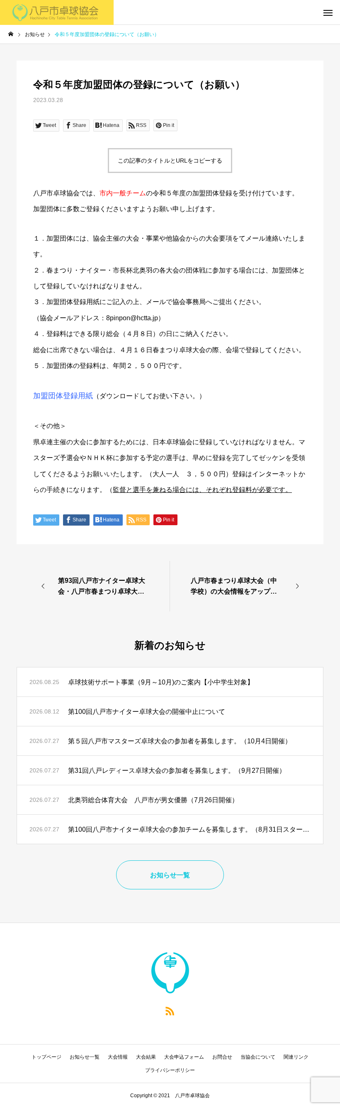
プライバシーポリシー (170, 1070)
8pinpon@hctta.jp (132, 317)
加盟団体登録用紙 (63, 396)
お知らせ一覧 (85, 1057)
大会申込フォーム (184, 1057)
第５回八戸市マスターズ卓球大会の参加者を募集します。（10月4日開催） (179, 741)
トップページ (46, 1057)
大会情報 (118, 1057)
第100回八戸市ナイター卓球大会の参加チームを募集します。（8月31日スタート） (189, 829)
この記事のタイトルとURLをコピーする (170, 160)
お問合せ (222, 1057)
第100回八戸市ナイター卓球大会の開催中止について (146, 711)
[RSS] (170, 1010)
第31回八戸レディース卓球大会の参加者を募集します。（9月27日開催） (177, 770)
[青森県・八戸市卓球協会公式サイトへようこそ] (57, 12)
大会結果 (146, 1057)
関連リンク (296, 1057)
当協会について (257, 1057)
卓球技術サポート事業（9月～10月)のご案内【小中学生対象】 (161, 682)
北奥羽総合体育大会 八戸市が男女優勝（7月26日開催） (153, 800)
